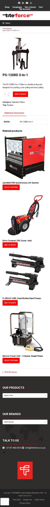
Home (4, 30)
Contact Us (27, 500)
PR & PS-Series (10, 372)
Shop (8, 30)
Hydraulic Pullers (18, 102)
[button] (6, 23)
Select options (11, 187)
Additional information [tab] (14, 113)
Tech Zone (16, 500)
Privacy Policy (25, 503)
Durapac (10, 105)
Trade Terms (39, 500)
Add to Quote (20, 94)
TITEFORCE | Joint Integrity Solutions (25, 493)
